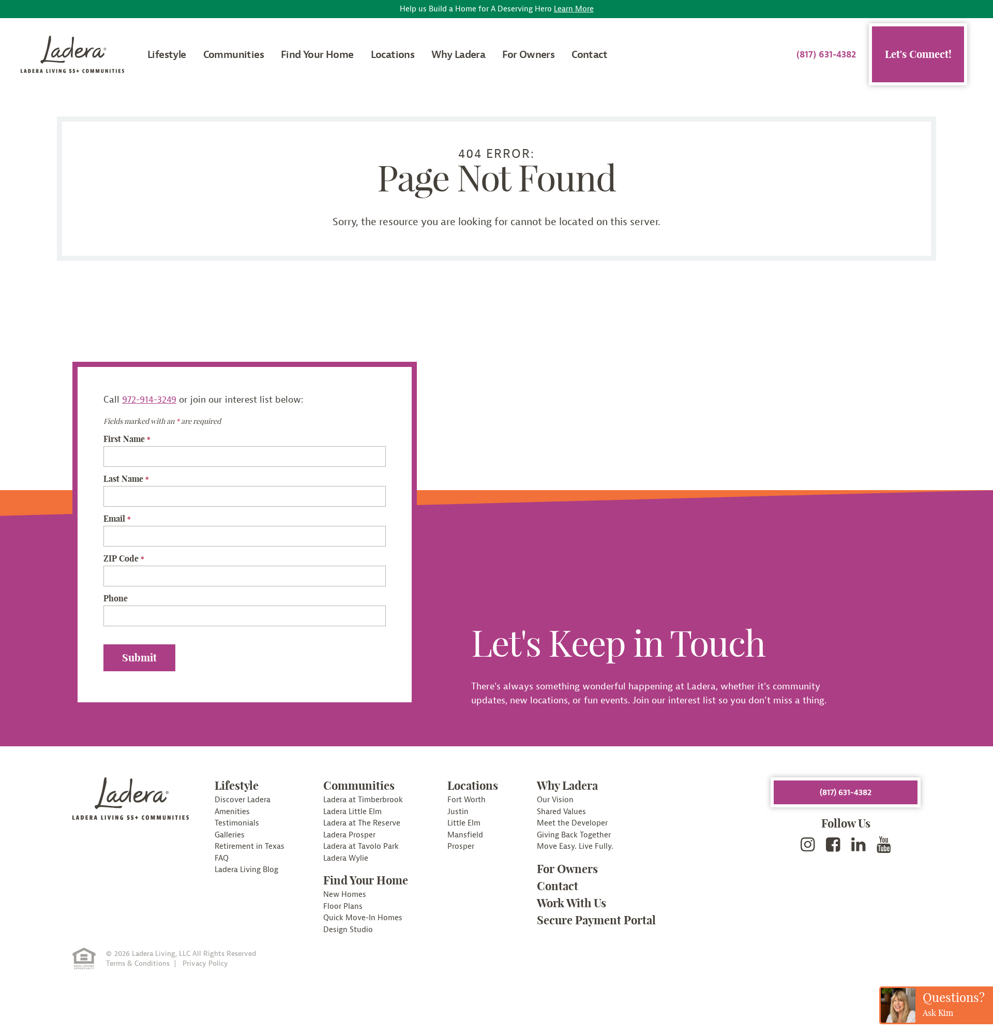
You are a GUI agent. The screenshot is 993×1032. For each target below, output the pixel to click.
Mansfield (465, 835)
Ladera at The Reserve (361, 823)
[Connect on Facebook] (833, 845)
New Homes (344, 895)
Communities (233, 54)
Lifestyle (166, 54)
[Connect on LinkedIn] (858, 845)
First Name (127, 439)
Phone (115, 598)
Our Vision (555, 800)
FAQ (222, 858)
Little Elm (463, 823)
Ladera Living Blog (246, 870)
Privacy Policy (205, 963)
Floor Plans (343, 906)
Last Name (126, 479)
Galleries (230, 835)
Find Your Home (317, 54)
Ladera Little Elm (352, 812)
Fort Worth (466, 800)
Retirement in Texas (249, 846)
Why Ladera (458, 54)
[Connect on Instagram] (808, 845)
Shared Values (561, 812)
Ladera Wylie (345, 858)
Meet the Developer (572, 823)
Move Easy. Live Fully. (575, 846)
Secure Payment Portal (596, 920)
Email (117, 518)
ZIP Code (123, 558)
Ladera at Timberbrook (363, 800)
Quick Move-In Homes (362, 918)
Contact (589, 54)
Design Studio (348, 930)
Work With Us (571, 903)
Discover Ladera (242, 800)
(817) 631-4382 (826, 55)
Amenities (232, 812)
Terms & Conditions (138, 963)
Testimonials (237, 823)
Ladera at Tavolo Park (361, 846)
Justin (458, 812)
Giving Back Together (574, 835)
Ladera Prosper (349, 835)
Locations (393, 54)
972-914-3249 (149, 400)
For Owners (528, 54)
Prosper (460, 846)
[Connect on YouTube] (884, 845)
